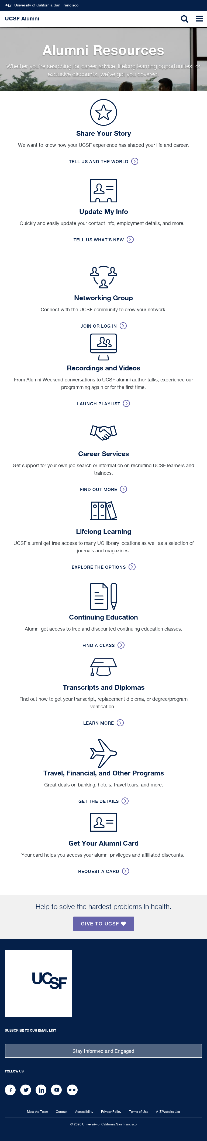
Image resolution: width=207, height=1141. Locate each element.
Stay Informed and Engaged (103, 1050)
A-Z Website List (168, 1112)
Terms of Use (138, 1112)
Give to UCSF (101, 924)
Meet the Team (37, 1112)
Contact (61, 1112)
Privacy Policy (111, 1112)
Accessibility (84, 1112)
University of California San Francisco (46, 5)
